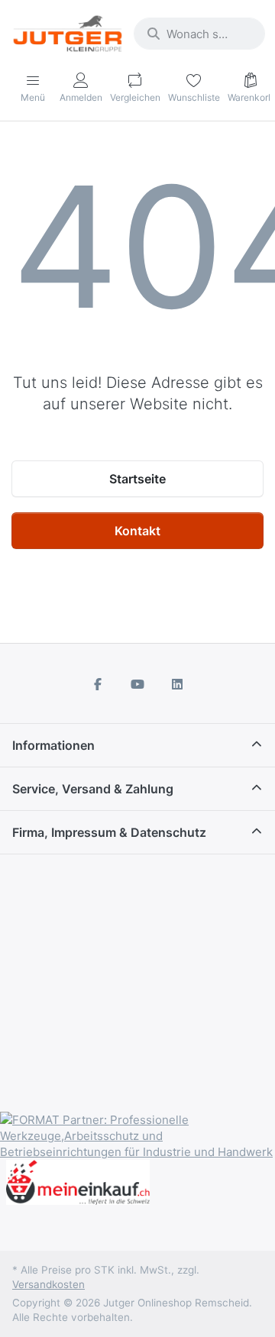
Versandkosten (48, 1284)
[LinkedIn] (177, 684)
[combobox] (199, 34)
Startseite (137, 478)
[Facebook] (98, 684)
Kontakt (137, 530)
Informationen (53, 745)
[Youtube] (137, 684)
